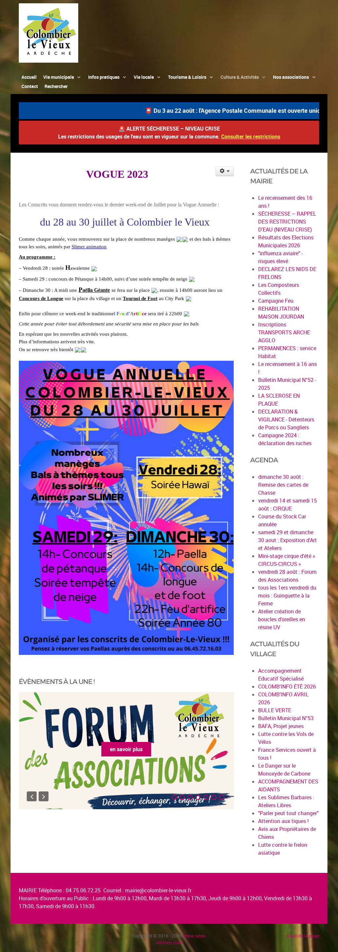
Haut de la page (303, 936)
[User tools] (225, 171)
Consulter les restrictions (250, 136)
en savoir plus (126, 749)
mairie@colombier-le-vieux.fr (158, 890)
